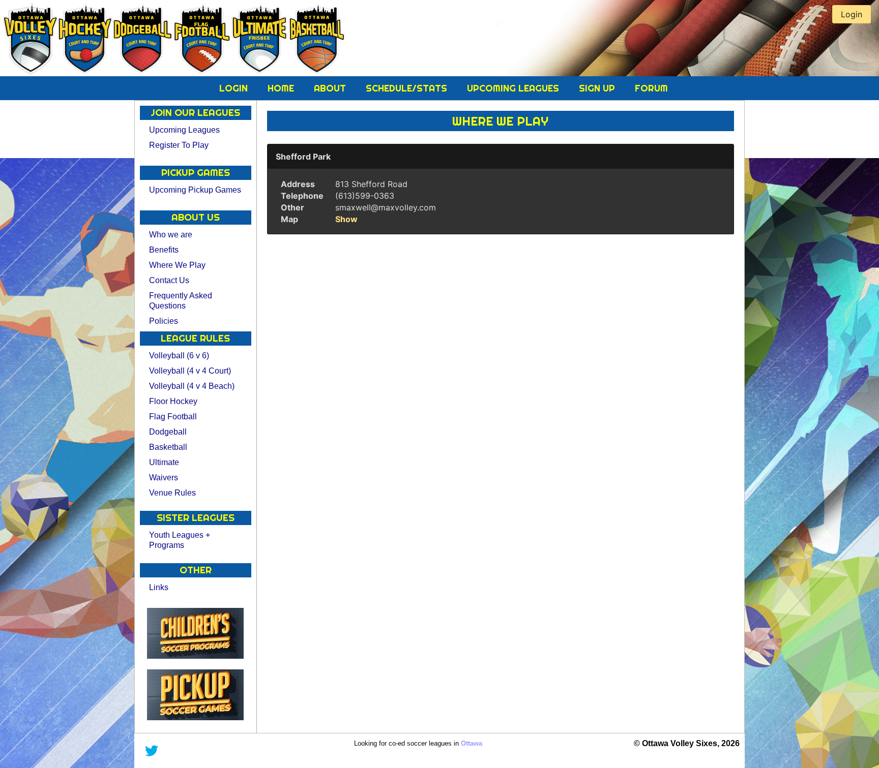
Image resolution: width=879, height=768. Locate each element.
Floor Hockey (173, 401)
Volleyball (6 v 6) (179, 355)
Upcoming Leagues (514, 88)
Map (289, 219)
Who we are (170, 234)
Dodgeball (168, 431)
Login (234, 88)
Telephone (302, 196)
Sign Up (598, 88)
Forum (651, 88)
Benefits (164, 249)
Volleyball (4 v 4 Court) (190, 370)
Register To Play (179, 145)
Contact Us (169, 280)
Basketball (168, 447)
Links (158, 587)
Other (292, 207)
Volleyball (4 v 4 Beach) (192, 386)
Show (346, 219)
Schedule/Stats (408, 88)
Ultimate (164, 462)
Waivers (163, 477)
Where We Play (177, 265)
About (331, 88)
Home (282, 88)
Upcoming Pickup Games (195, 190)
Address (298, 184)
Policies (163, 321)
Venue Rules (172, 492)
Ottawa (471, 743)
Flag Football (173, 416)
